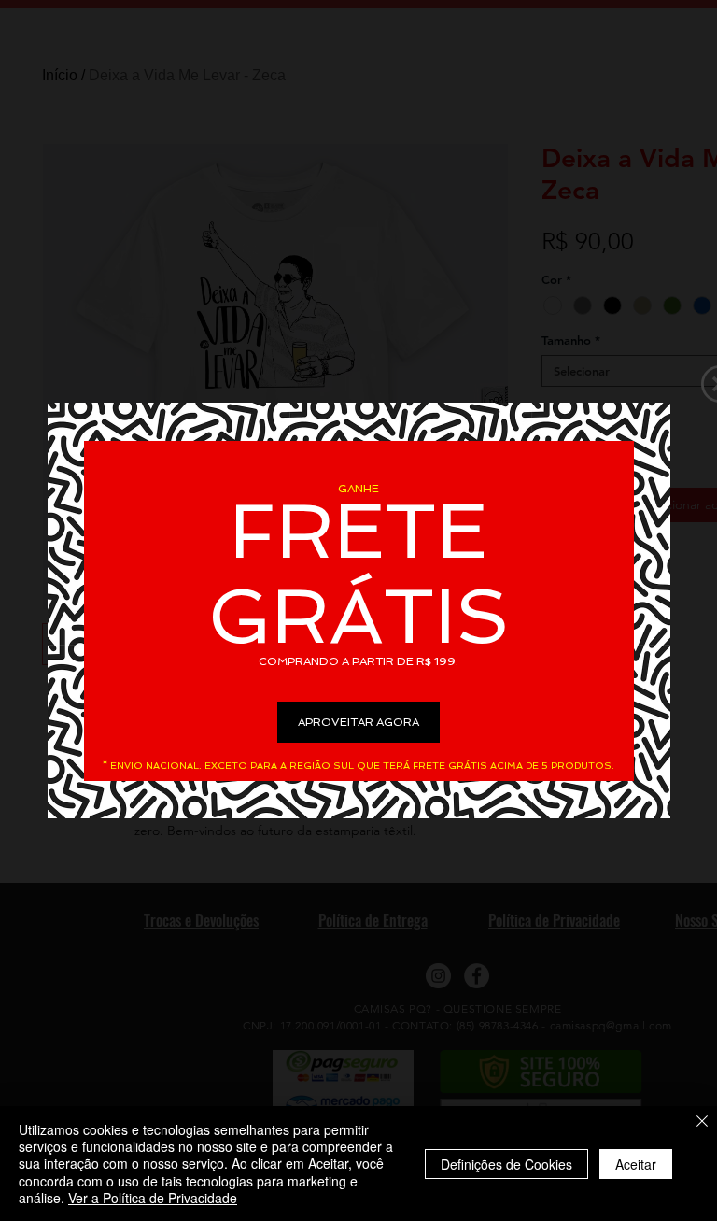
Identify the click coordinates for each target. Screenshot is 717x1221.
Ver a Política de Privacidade (152, 1197)
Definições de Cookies (506, 1164)
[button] (358, 722)
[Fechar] (702, 1122)
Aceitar (635, 1164)
